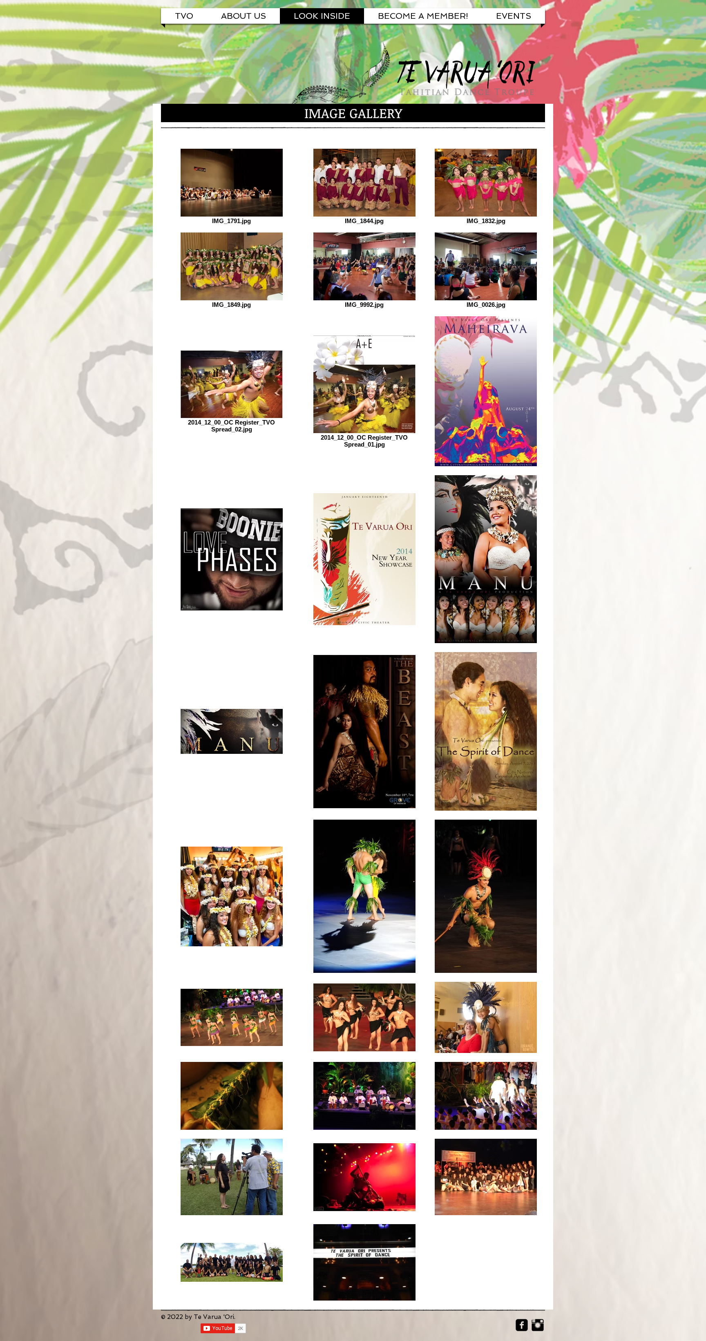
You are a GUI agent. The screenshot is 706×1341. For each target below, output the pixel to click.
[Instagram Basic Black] (538, 1325)
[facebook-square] (522, 1325)
